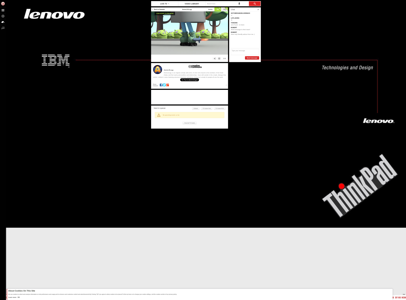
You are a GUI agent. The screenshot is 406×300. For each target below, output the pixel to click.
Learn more (12, 297)
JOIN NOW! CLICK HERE (165, 13)
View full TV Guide (189, 123)
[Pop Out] (219, 58)
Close (404, 294)
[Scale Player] (224, 58)
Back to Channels (159, 9)
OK (18, 297)
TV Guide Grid (207, 108)
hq (224, 9)
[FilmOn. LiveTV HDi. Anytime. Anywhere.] (3, 3)
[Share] (215, 58)
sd (218, 9)
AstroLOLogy (169, 70)
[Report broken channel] (226, 85)
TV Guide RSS (219, 108)
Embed (196, 108)
